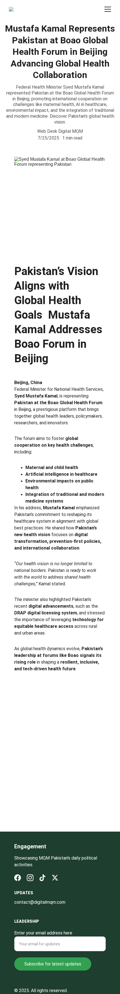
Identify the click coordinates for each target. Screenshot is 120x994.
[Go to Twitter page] (55, 877)
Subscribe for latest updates (52, 964)
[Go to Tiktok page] (42, 877)
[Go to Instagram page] (30, 877)
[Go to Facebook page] (17, 877)
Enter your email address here (43, 933)
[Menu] (107, 9)
